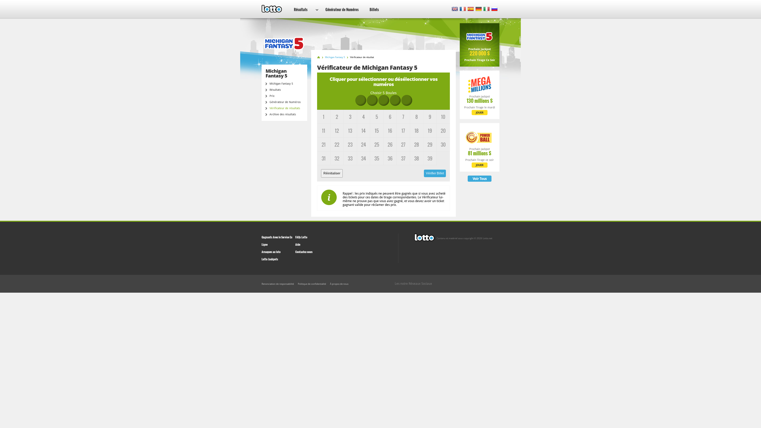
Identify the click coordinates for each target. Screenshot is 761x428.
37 (403, 158)
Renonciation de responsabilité (278, 284)
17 (403, 130)
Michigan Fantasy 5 (281, 83)
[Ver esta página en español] (471, 9)
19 (430, 130)
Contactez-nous (304, 252)
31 (324, 158)
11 (323, 130)
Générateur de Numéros (342, 9)
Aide (297, 244)
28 (416, 144)
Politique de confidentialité (312, 284)
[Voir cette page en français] (463, 9)
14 (363, 130)
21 (324, 144)
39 (429, 158)
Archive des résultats (283, 114)
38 (416, 158)
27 (403, 144)
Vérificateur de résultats (285, 108)
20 (443, 130)
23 (350, 144)
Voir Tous (480, 179)
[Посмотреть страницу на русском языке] (494, 9)
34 (363, 158)
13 (350, 130)
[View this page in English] (455, 9)
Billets (374, 9)
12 (337, 130)
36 (390, 158)
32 (337, 158)
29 (429, 144)
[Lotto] (318, 57)
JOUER (479, 112)
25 (376, 144)
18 (417, 130)
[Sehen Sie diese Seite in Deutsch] (479, 9)
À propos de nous (339, 284)
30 (443, 144)
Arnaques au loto (271, 252)
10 (443, 116)
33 (350, 158)
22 (337, 144)
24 (363, 144)
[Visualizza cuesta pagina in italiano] (487, 9)
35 (376, 158)
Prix (272, 95)
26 (390, 144)
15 (377, 130)
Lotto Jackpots (270, 259)
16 (390, 130)
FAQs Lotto (301, 237)
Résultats (301, 9)
